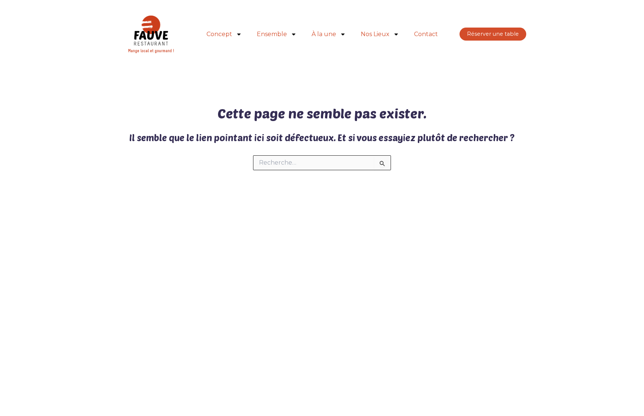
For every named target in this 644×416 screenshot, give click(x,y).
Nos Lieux (375, 34)
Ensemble (272, 34)
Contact (426, 34)
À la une (324, 34)
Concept (219, 34)
